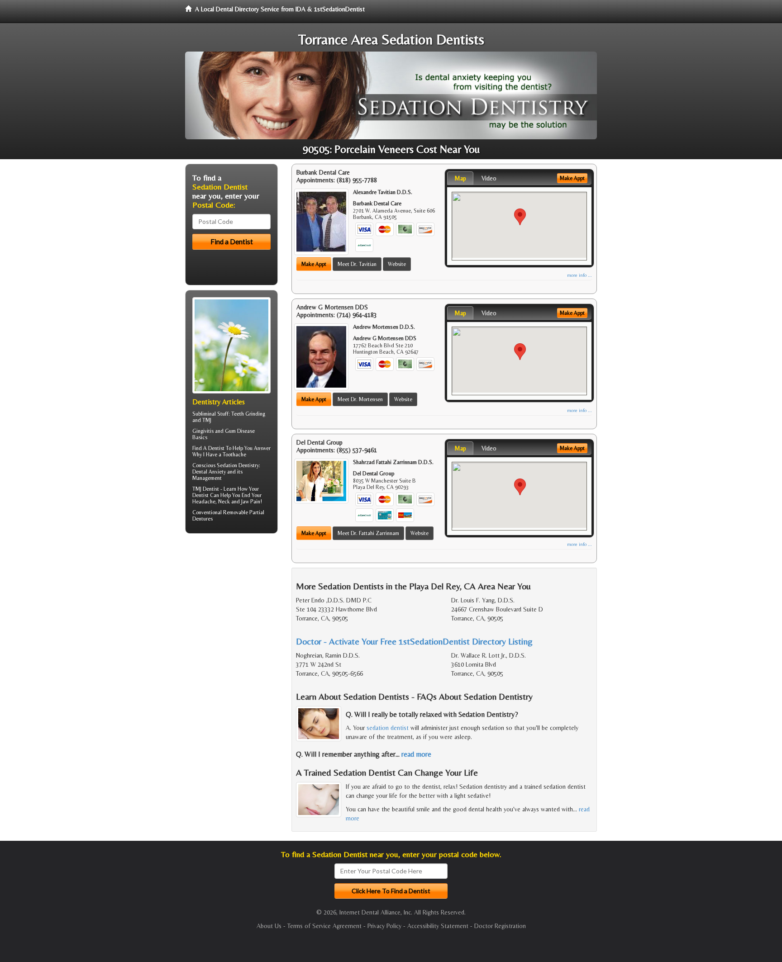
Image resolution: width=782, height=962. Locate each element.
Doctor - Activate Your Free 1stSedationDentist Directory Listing (414, 641)
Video (489, 178)
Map (460, 178)
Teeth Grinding (248, 414)
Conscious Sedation (214, 465)
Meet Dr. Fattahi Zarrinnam (368, 533)
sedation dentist (388, 727)
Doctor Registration (500, 925)
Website (397, 264)
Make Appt (313, 264)
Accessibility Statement (437, 925)
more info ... (579, 275)
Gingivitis (203, 431)
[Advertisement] (231, 610)
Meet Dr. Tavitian (357, 264)
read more (416, 754)
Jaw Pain (250, 501)
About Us (269, 925)
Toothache (234, 454)
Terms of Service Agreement (324, 925)
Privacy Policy (384, 925)
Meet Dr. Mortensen (360, 399)
